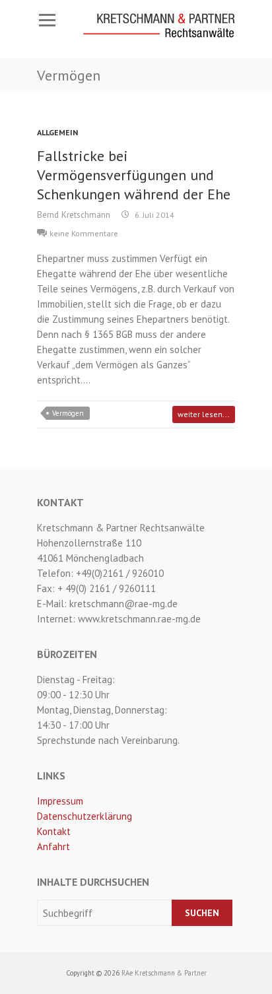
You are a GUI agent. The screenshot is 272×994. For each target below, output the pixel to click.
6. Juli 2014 (153, 215)
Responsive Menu (47, 20)
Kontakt (54, 831)
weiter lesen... (204, 414)
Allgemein (57, 132)
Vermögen (68, 413)
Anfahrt (53, 846)
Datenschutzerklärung (84, 816)
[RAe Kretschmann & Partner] (159, 25)
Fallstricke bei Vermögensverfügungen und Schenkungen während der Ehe (133, 175)
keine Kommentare (84, 233)
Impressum (60, 801)
